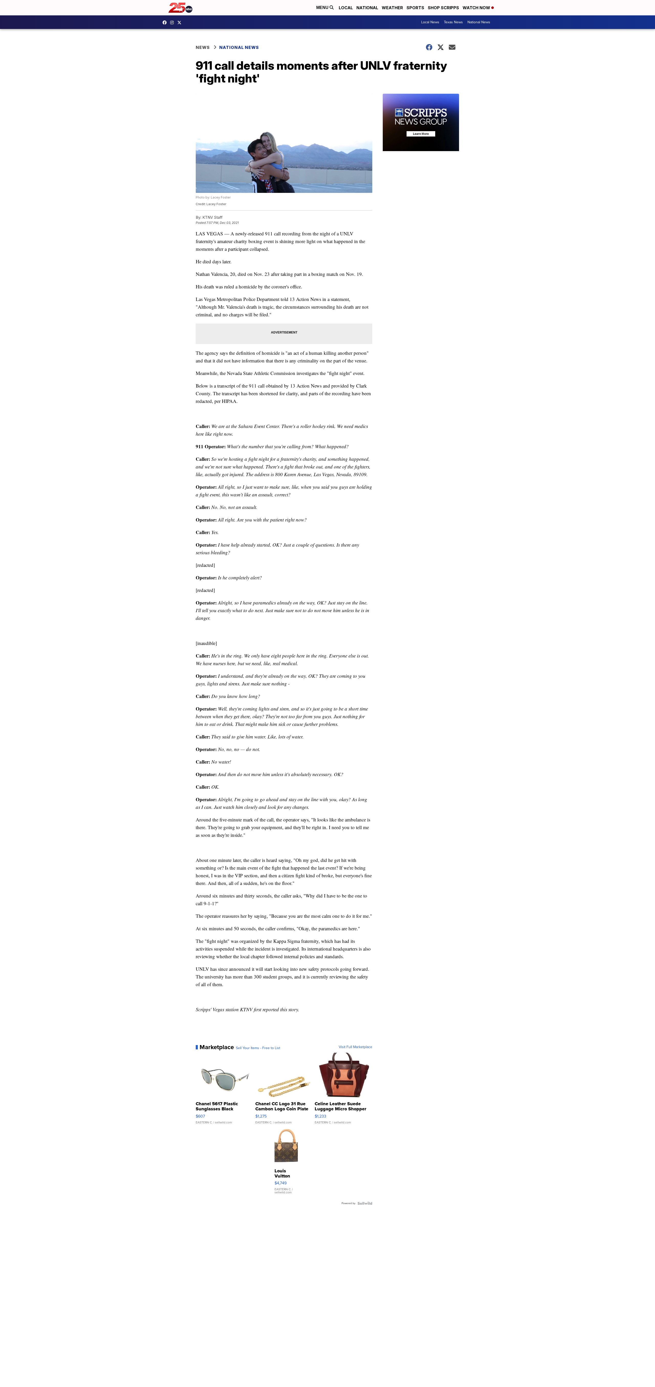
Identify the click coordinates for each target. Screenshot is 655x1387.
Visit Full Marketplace (355, 1047)
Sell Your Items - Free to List (258, 1048)
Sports (415, 7)
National (367, 7)
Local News (430, 22)
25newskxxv (173, 22)
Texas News (453, 22)
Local (346, 7)
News (203, 47)
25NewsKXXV (165, 22)
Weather (392, 7)
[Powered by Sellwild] (364, 1203)
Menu (323, 7)
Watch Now (477, 7)
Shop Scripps (443, 7)
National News (478, 22)
